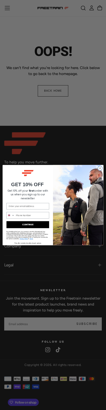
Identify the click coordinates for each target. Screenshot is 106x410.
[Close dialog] (100, 168)
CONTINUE (28, 224)
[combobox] (11, 215)
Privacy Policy (24, 238)
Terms (31, 238)
